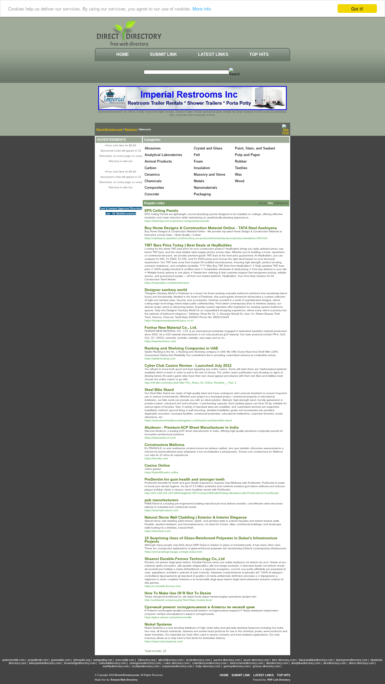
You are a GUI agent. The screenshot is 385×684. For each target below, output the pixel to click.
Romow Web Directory (124, 679)
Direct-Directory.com (109, 129)
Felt (197, 155)
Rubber (241, 161)
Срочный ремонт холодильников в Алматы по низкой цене (200, 607)
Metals (199, 181)
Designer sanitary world (166, 290)
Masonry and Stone (209, 174)
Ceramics (152, 174)
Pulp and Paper (247, 155)
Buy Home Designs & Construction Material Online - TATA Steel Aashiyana (211, 228)
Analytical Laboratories (163, 155)
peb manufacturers (161, 500)
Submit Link (163, 54)
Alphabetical (281, 203)
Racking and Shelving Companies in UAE (181, 348)
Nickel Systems (158, 624)
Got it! (357, 8)
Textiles (241, 168)
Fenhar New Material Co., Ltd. (171, 327)
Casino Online (157, 465)
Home (122, 54)
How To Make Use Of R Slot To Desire (178, 593)
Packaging (202, 194)
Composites (154, 188)
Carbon (150, 168)
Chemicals (153, 181)
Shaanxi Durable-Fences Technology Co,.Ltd (185, 559)
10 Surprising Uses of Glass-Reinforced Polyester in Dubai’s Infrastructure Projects (211, 539)
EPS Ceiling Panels (161, 210)
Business (131, 129)
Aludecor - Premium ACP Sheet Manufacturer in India (192, 427)
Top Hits (259, 54)
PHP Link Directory (278, 679)
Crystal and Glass (208, 148)
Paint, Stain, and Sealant (255, 148)
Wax (238, 174)
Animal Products (158, 161)
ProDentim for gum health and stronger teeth (185, 479)
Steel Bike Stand (159, 389)
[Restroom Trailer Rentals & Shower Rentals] (192, 109)
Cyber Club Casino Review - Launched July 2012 (188, 365)
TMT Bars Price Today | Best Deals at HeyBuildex (188, 245)
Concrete (152, 194)
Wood (239, 181)
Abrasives (153, 148)
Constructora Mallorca (164, 445)
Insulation (202, 168)
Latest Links (213, 54)
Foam (198, 161)
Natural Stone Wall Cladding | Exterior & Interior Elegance (196, 517)
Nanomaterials (205, 188)
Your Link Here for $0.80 (121, 145)
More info (201, 9)
